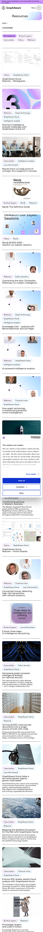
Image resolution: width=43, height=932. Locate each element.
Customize (20, 487)
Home (4, 23)
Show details (31, 474)
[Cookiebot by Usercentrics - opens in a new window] (30, 437)
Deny (21, 493)
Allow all (21, 481)
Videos (20, 40)
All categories (9, 36)
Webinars (31, 40)
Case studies (9, 40)
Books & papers (25, 36)
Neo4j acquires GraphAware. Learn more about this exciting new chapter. (20, 2)
